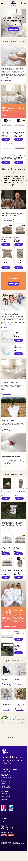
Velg (5, 244)
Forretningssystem (4, 843)
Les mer (5, 327)
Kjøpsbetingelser (5, 783)
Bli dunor (6, 429)
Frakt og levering (5, 786)
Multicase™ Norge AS (21, 843)
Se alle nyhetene (8, 220)
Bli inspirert (7, 530)
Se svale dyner (6, 393)
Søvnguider (4, 798)
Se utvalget (13, 29)
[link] (13, 719)
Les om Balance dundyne (9, 626)
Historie (3, 795)
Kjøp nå (6, 115)
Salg (2, 800)
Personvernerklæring (6, 787)
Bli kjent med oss (5, 793)
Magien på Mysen (7, 80)
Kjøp (5, 139)
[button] (13, 819)
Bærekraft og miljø (5, 796)
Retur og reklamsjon (6, 784)
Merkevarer (4, 799)
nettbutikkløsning (12, 843)
